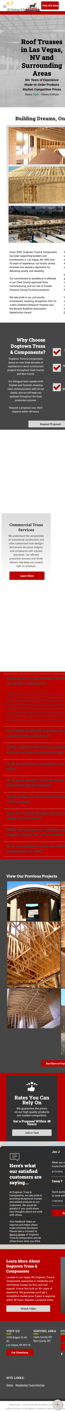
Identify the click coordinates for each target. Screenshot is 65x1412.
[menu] (5, 6)
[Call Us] (57, 1406)
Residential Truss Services (29, 1385)
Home (9, 1385)
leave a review (17, 1234)
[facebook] (62, 1354)
